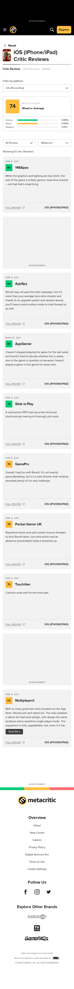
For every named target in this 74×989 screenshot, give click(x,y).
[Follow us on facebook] (26, 893)
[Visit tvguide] (37, 930)
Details (46, 69)
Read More (14, 731)
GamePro (18, 464)
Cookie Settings (37, 869)
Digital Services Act (37, 854)
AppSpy (17, 284)
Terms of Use (37, 862)
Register (64, 29)
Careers (37, 840)
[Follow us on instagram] (37, 893)
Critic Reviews (11, 69)
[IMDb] (56, 958)
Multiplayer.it (20, 701)
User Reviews (31, 69)
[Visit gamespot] (37, 919)
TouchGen (18, 584)
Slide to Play (20, 404)
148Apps (17, 168)
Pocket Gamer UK (24, 524)
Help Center (37, 833)
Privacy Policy (37, 847)
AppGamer (19, 344)
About (37, 825)
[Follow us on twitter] (49, 893)
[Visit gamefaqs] (37, 940)
